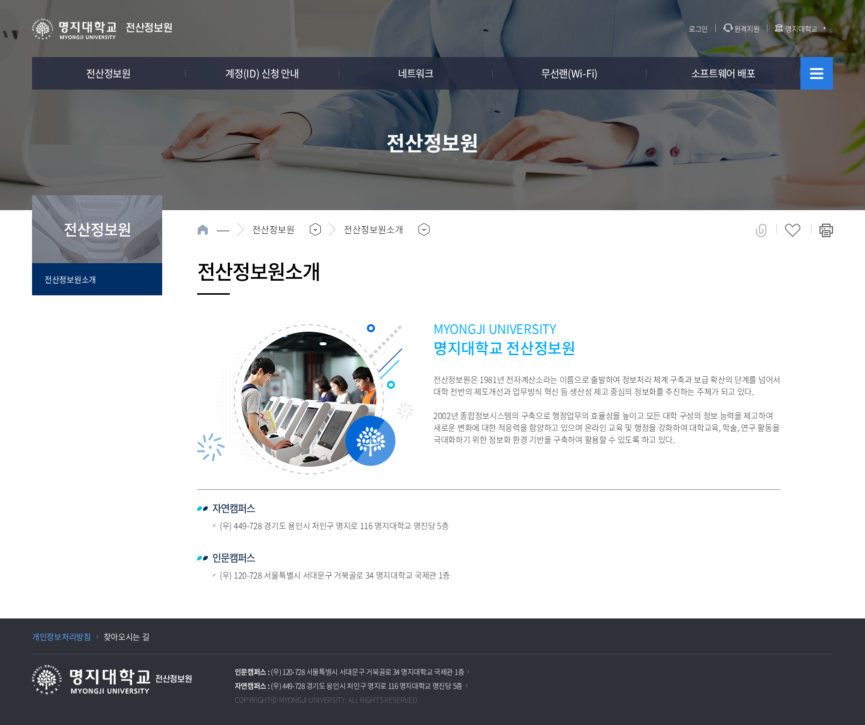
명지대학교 (801, 29)
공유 (761, 230)
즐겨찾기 (792, 230)
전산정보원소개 (70, 279)
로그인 (698, 29)
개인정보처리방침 (61, 636)
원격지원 (747, 29)
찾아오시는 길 (127, 636)
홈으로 (213, 230)
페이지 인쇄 (826, 230)
